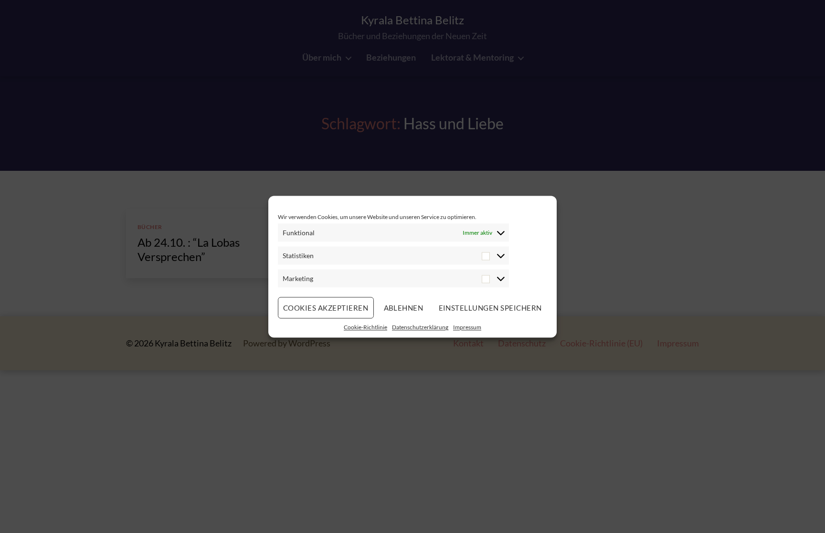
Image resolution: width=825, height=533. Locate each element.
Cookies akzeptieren (326, 307)
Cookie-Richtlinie (365, 326)
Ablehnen (403, 307)
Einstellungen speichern (490, 307)
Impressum (467, 326)
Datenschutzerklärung (420, 326)
